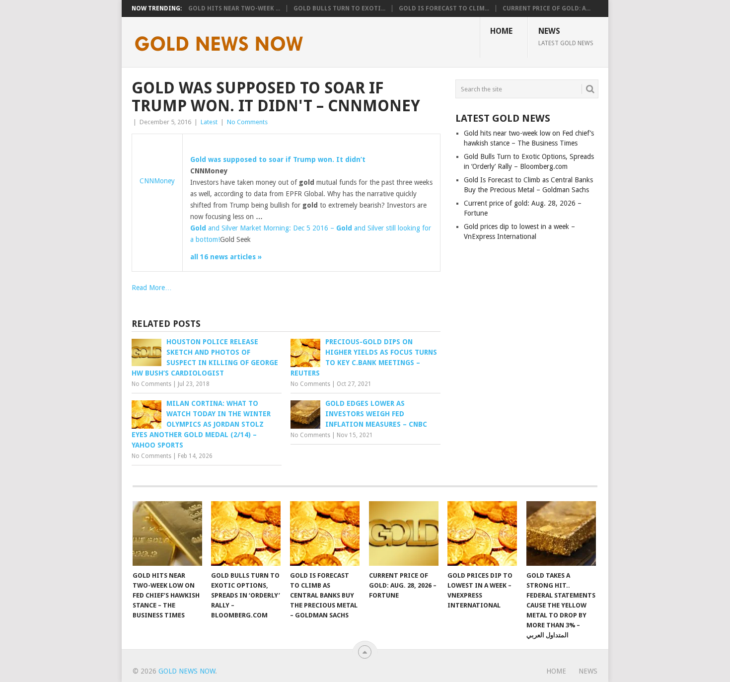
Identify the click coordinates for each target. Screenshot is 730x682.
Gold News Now (186, 671)
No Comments (247, 122)
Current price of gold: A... (546, 8)
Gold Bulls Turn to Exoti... (339, 8)
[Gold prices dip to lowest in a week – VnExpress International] (482, 533)
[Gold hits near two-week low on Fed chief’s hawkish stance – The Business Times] (167, 533)
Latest (209, 122)
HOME (501, 31)
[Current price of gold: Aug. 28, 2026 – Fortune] (403, 533)
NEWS (565, 36)
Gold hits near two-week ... (234, 8)
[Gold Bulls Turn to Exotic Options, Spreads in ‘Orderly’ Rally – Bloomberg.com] (246, 533)
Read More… (152, 288)
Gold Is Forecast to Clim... (444, 8)
